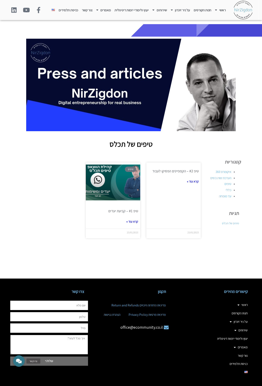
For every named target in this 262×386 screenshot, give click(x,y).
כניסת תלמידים (68, 10)
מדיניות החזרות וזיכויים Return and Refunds (138, 305)
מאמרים (105, 10)
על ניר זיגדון (182, 10)
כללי (228, 190)
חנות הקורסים (202, 10)
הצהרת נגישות (112, 315)
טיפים (228, 184)
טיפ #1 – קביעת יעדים (123, 211)
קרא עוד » (193, 181)
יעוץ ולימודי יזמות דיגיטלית (132, 10)
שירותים (162, 10)
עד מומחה (225, 196)
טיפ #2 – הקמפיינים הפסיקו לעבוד (175, 171)
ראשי (222, 10)
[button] (19, 361)
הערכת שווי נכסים (220, 178)
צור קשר (87, 10)
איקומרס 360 (223, 172)
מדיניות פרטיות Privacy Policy (147, 315)
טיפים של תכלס (230, 223)
